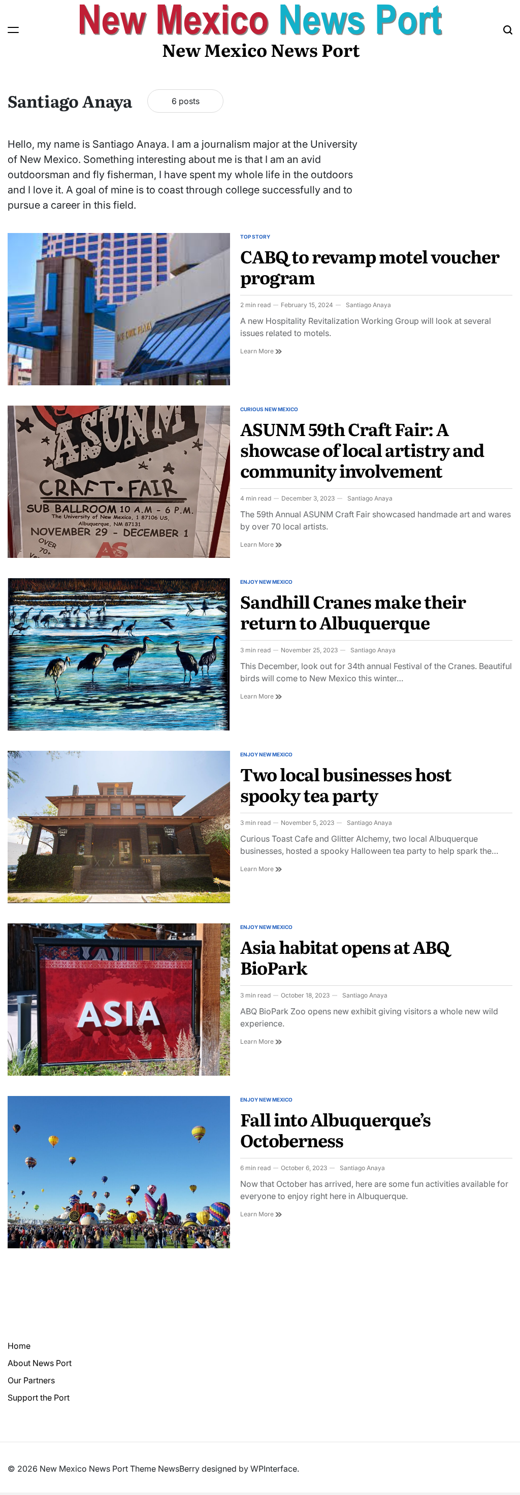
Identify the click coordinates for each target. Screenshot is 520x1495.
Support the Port (39, 1397)
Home (19, 1346)
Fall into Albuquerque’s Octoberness (335, 1129)
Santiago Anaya (368, 305)
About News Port (40, 1363)
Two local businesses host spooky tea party (345, 784)
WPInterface (273, 1469)
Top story (255, 237)
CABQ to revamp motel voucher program (369, 266)
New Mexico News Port (261, 49)
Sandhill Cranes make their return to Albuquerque (353, 611)
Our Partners (31, 1380)
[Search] (507, 30)
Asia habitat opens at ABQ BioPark (344, 957)
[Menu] (13, 30)
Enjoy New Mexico (266, 582)
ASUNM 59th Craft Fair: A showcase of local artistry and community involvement (362, 449)
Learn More (261, 351)
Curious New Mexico (269, 409)
